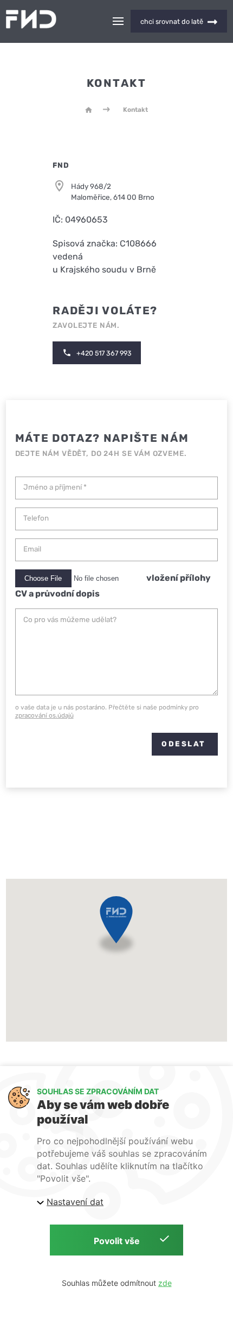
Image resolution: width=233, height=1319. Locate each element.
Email (32, 549)
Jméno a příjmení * (55, 487)
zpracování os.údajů (44, 715)
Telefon (36, 518)
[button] (116, 928)
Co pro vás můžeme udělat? (69, 620)
